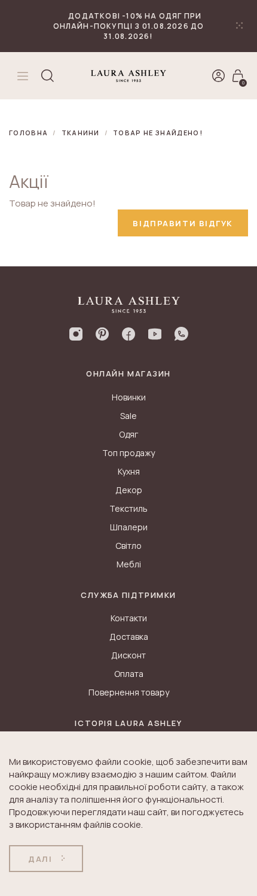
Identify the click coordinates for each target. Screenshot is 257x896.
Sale (128, 415)
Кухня (129, 471)
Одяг (128, 434)
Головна (28, 132)
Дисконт (128, 655)
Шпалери (129, 527)
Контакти (129, 618)
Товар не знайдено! (158, 132)
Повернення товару (128, 692)
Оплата (128, 673)
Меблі (129, 564)
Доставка (128, 636)
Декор (128, 490)
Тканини (81, 132)
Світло (128, 545)
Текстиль (128, 508)
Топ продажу (128, 452)
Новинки (129, 397)
